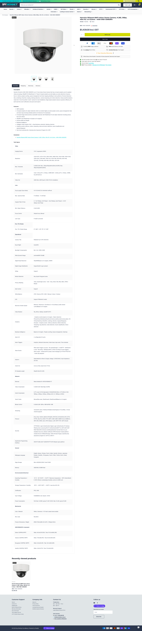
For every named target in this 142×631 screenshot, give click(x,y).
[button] (74, 45)
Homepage (5, 15)
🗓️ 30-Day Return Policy (44, 1)
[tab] (15, 85)
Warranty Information (16, 608)
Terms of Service (36, 605)
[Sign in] (135, 5)
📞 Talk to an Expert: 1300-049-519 (11, 1)
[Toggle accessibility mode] (138, 1)
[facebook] (97, 602)
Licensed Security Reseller (38, 607)
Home (5, 9)
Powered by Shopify (34, 628)
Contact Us (14, 603)
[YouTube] (94, 602)
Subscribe (99, 616)
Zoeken (119, 5)
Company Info (37, 599)
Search (13, 602)
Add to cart (107, 34)
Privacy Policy (35, 603)
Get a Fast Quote (15, 610)
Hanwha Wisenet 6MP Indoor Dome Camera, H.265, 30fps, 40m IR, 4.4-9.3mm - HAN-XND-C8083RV (41, 137)
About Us (34, 602)
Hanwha (86, 21)
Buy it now (105, 39)
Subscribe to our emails (99, 609)
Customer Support (18, 599)
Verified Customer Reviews (38, 608)
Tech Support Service (16, 612)
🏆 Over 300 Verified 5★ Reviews (29, 1)
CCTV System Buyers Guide (18, 614)
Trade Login (128, 5)
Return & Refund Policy (16, 607)
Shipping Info (14, 605)
